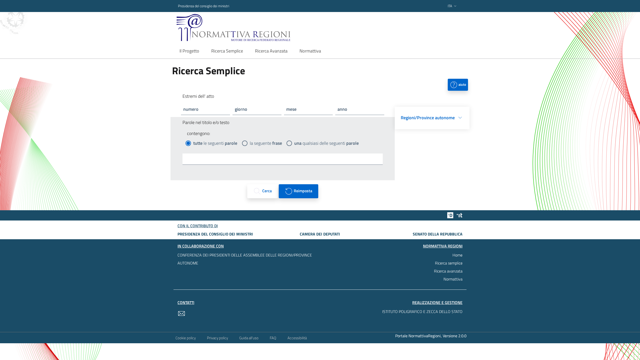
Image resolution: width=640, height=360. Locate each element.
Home (457, 255)
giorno (241, 109)
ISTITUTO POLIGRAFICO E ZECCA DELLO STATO (422, 311)
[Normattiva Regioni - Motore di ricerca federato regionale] (247, 27)
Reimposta (302, 191)
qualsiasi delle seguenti (326, 143)
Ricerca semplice (448, 263)
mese (291, 109)
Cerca (266, 191)
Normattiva (453, 279)
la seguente (266, 143)
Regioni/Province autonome (428, 117)
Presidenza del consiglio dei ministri (203, 5)
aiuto (462, 84)
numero (190, 109)
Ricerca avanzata (448, 271)
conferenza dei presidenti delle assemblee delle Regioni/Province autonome (245, 259)
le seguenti (215, 143)
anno (342, 109)
